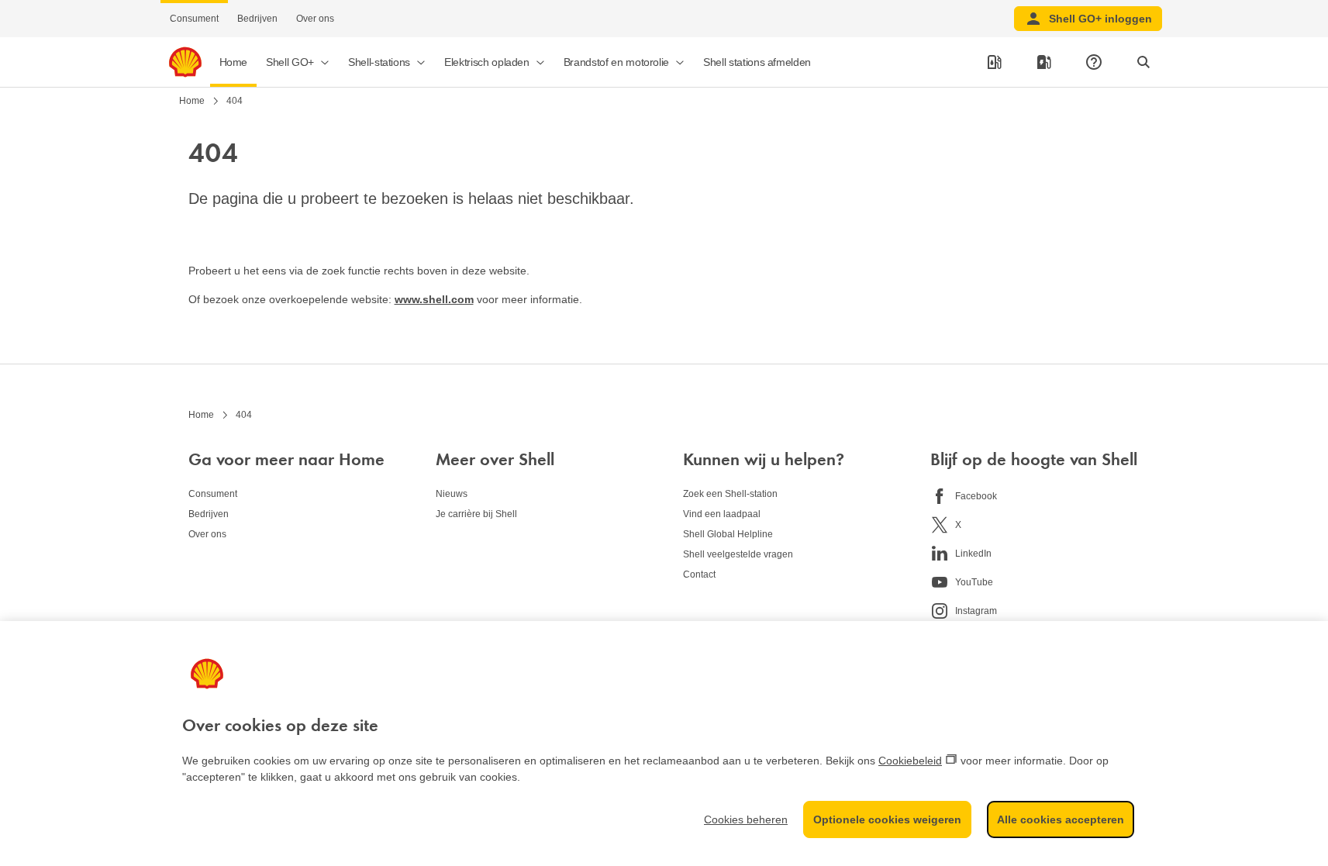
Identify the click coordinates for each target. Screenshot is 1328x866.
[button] (298, 62)
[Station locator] (994, 62)
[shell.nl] (185, 62)
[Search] (1143, 62)
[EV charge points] (1044, 62)
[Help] (1093, 62)
